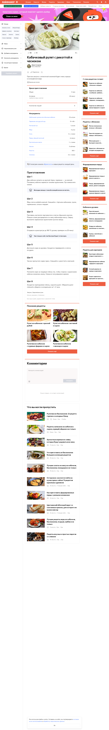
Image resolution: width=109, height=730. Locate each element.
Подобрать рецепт (11, 73)
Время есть (48, 164)
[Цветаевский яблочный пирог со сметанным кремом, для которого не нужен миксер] (52, 509)
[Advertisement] (94, 48)
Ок (54, 725)
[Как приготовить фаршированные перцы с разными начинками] (52, 495)
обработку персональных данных (54, 721)
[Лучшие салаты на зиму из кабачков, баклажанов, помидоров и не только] (52, 468)
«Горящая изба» (61, 485)
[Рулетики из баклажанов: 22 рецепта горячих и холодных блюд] (52, 416)
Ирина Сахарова (36, 65)
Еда (59, 419)
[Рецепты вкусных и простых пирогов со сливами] (52, 536)
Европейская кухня (38, 292)
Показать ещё (52, 351)
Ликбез (64, 419)
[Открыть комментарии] (51, 419)
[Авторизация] (106, 2)
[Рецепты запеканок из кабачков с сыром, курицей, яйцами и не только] (52, 429)
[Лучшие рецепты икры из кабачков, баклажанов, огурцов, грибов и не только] (52, 523)
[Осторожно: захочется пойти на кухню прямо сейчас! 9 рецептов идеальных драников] (52, 482)
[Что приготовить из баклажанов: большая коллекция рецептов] (52, 455)
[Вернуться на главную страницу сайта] (8, 2)
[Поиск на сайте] (97, 2)
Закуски (29, 292)
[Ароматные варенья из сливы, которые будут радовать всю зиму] (52, 442)
